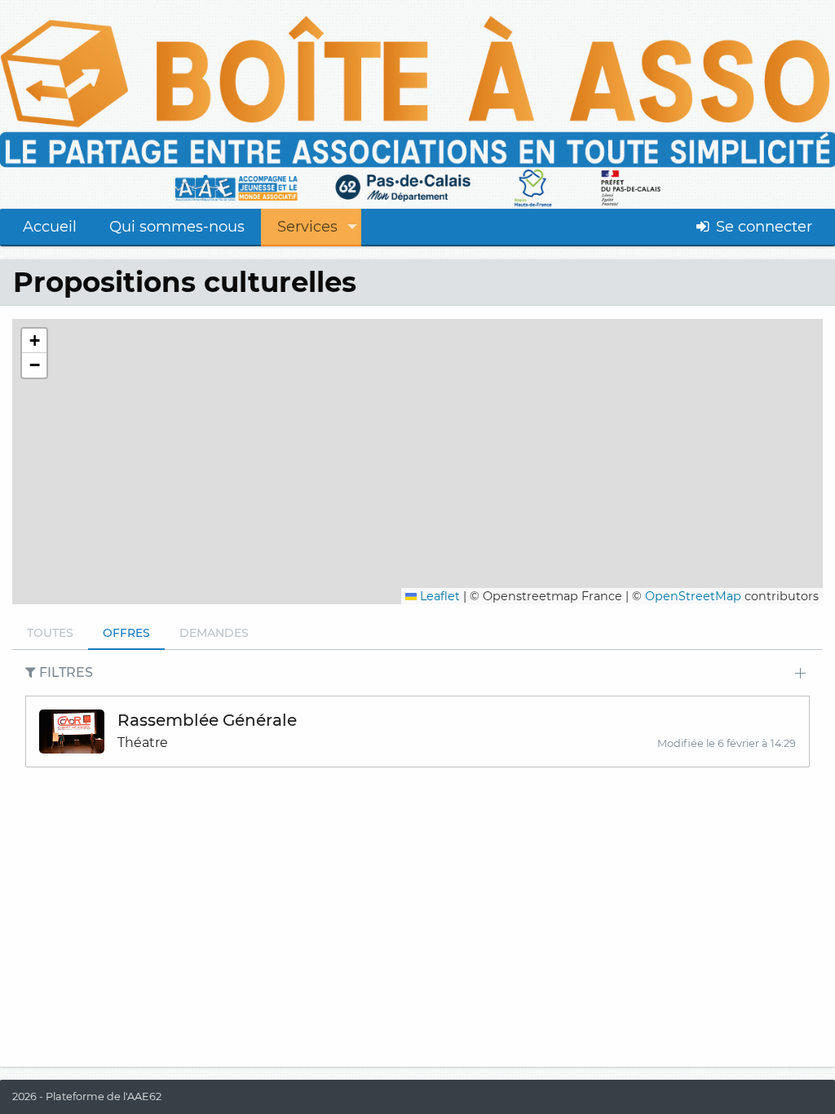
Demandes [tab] (214, 633)
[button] (34, 341)
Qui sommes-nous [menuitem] (177, 227)
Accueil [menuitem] (50, 227)
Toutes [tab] (50, 633)
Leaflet (438, 596)
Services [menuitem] (307, 227)
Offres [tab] (126, 633)
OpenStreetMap (693, 596)
